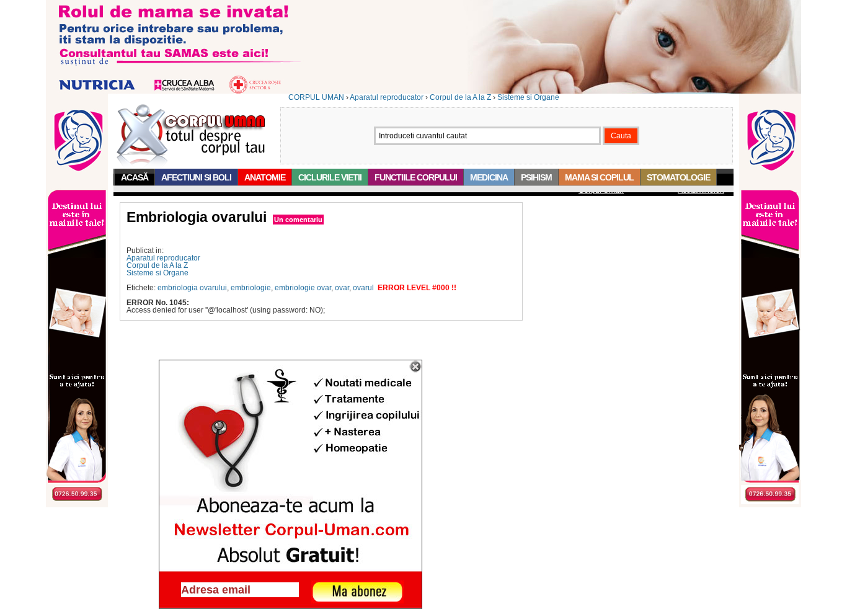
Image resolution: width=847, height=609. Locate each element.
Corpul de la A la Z (460, 97)
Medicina (489, 177)
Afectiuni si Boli (196, 177)
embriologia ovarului (192, 287)
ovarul (363, 287)
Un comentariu (298, 219)
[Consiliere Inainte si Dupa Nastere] (423, 91)
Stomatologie (678, 177)
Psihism (536, 177)
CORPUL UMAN (316, 97)
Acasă (134, 177)
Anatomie (264, 177)
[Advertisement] (271, 236)
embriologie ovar (303, 287)
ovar (342, 287)
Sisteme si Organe (528, 97)
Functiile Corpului (416, 177)
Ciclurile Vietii (329, 177)
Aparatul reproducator (386, 97)
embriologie (251, 287)
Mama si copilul (599, 177)
